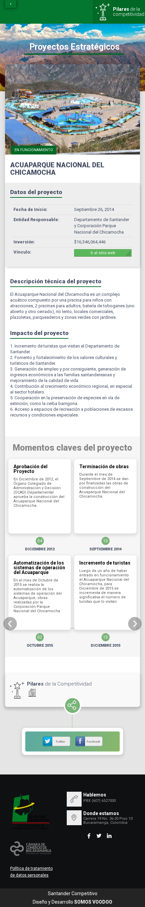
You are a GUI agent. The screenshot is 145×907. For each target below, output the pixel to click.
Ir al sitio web (103, 252)
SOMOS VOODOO (93, 902)
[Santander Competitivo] (10, 3)
